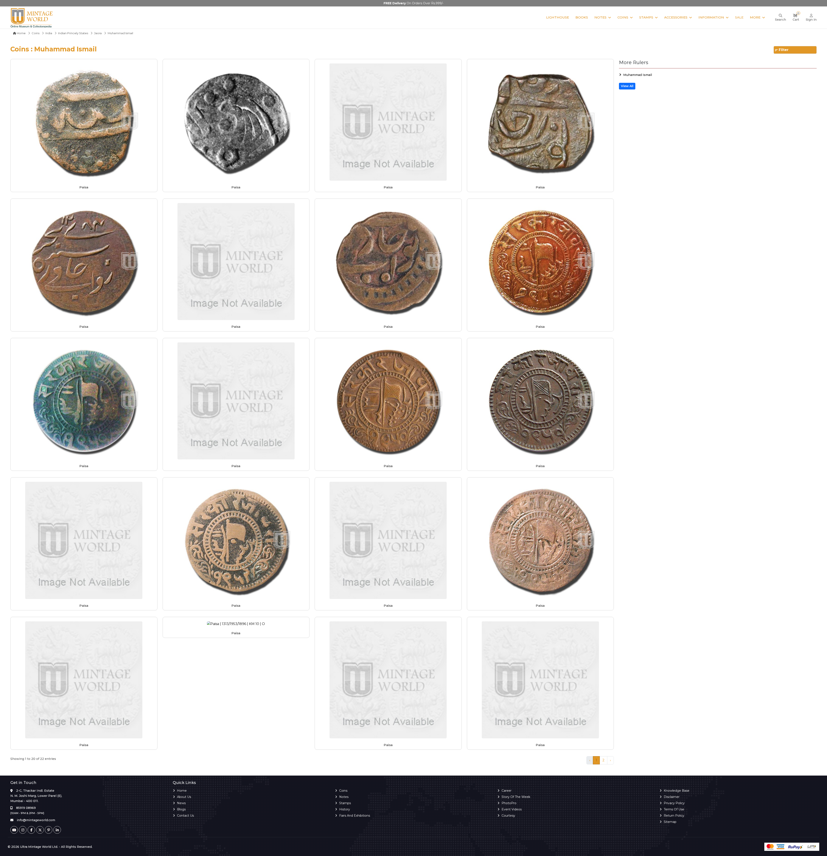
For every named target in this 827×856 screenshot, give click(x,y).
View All (627, 86)
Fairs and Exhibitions (354, 816)
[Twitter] (40, 830)
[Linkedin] (57, 830)
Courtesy (508, 816)
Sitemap (670, 822)
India (48, 33)
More (755, 17)
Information (711, 17)
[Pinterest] (48, 830)
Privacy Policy (674, 803)
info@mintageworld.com (36, 820)
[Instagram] (22, 830)
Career (506, 791)
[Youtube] (14, 830)
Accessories (675, 17)
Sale (739, 17)
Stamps (646, 17)
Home (21, 33)
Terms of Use (674, 809)
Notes (600, 17)
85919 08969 (26, 808)
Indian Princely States (73, 33)
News (181, 803)
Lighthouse (557, 17)
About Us (184, 797)
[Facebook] (31, 830)
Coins (622, 17)
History (344, 809)
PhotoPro (509, 803)
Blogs (181, 809)
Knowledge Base (676, 791)
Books (581, 17)
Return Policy (674, 816)
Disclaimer (671, 797)
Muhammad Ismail (637, 75)
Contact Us (185, 816)
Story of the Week (516, 797)
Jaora (98, 33)
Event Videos (512, 809)
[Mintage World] (31, 17)
